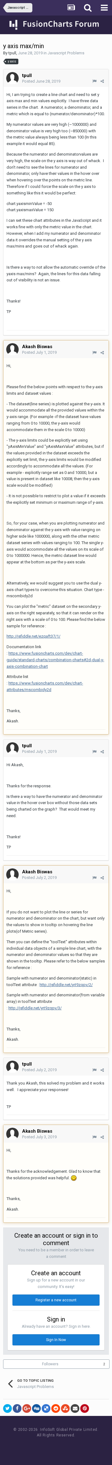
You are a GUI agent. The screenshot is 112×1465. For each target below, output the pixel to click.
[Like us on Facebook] (50, 1447)
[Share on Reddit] (55, 1408)
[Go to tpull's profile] (12, 78)
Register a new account (56, 1300)
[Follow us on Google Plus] (78, 1447)
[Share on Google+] (26, 1408)
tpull (12, 53)
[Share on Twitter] (7, 1408)
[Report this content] (94, 81)
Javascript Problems (66, 53)
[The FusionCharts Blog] (36, 1447)
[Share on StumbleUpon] (65, 1408)
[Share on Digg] (36, 1408)
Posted (41, 81)
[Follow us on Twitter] (64, 1447)
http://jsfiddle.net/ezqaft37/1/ (33, 636)
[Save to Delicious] (46, 1408)
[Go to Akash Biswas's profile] (12, 349)
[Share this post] (102, 81)
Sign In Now (56, 1340)
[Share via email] (75, 1408)
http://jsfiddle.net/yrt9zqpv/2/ (66, 984)
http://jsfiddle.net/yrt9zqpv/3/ (35, 1008)
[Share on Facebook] (17, 1408)
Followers (50, 1364)
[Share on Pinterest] (84, 1408)
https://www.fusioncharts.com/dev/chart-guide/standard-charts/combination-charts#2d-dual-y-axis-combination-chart (55, 660)
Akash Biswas (37, 346)
